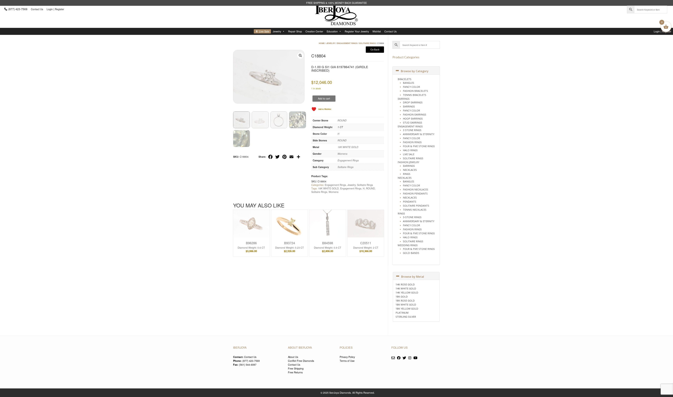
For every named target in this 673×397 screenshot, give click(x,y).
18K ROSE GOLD (405, 300)
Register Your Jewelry (357, 31)
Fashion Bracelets (415, 91)
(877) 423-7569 (17, 9)
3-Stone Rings (412, 217)
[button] (300, 55)
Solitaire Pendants (416, 205)
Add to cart (324, 98)
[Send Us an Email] (393, 358)
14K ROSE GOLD (405, 284)
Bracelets (404, 79)
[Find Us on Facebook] (398, 358)
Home (322, 43)
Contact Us (37, 9)
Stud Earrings (412, 122)
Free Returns (295, 372)
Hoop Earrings (413, 118)
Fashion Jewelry (408, 162)
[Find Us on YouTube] (415, 358)
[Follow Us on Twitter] (404, 358)
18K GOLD (402, 296)
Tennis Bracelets (414, 95)
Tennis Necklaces (414, 209)
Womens (342, 153)
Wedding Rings (408, 245)
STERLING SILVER (406, 316)
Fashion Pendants (415, 193)
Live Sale (264, 31)
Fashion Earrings (414, 114)
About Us (293, 357)
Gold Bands (411, 253)
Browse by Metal (412, 277)
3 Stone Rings (412, 130)
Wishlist (376, 31)
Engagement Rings (347, 43)
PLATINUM (402, 312)
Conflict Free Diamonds (301, 360)
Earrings (404, 98)
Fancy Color (411, 86)
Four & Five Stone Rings (419, 146)
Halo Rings (410, 150)
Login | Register (55, 9)
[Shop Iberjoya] (336, 22)
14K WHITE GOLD (406, 288)
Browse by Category (415, 71)
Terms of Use (347, 360)
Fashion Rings (412, 142)
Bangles (408, 82)
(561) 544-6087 (247, 364)
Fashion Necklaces (415, 189)
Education (332, 31)
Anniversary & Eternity (418, 134)
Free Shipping (296, 368)
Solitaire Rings (367, 43)
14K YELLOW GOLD (407, 292)
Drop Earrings (413, 102)
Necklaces (410, 170)
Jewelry (277, 31)
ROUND (342, 120)
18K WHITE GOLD (348, 147)
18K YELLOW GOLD (407, 308)
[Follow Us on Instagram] (409, 358)
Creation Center (314, 31)
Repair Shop (295, 31)
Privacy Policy (347, 357)
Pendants (409, 201)
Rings (406, 174)
